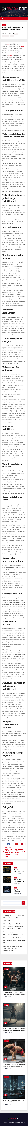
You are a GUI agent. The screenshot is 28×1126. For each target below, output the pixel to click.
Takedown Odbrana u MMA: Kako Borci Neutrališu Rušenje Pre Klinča (14, 1066)
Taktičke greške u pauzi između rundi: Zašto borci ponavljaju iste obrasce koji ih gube (14, 918)
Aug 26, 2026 (8, 1068)
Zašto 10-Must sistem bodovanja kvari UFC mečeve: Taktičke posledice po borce (12, 948)
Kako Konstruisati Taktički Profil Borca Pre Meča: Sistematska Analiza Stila (14, 940)
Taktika (6, 969)
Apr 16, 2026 (17, 893)
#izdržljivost (5, 36)
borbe (22, 46)
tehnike (10, 55)
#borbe (16, 33)
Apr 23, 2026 (17, 883)
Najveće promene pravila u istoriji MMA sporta (19, 871)
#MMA (11, 36)
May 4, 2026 (17, 873)
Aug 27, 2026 (8, 1032)
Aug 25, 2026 (8, 1104)
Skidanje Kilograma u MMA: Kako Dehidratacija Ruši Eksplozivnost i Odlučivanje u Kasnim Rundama (13, 926)
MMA (4, 25)
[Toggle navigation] (25, 18)
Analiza (6, 1005)
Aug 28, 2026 (8, 996)
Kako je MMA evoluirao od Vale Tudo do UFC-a (19, 881)
